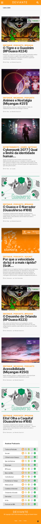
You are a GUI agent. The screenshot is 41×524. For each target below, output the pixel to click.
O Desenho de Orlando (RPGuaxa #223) (20, 318)
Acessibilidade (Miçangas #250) (16, 370)
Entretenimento (11, 147)
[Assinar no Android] (28, 450)
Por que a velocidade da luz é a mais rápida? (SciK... (20, 262)
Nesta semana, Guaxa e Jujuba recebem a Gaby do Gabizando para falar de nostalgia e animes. (17, 107)
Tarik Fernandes (19, 278)
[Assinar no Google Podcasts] (25, 450)
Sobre (20, 520)
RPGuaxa (29, 45)
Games (23, 147)
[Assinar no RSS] (22, 450)
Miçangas (18, 98)
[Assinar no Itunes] (31, 450)
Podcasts (18, 45)
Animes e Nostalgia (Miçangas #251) (17, 102)
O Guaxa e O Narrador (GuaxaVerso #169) (19, 208)
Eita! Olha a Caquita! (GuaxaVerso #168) (18, 419)
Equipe (16, 520)
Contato (25, 520)
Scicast (28, 257)
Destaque (7, 45)
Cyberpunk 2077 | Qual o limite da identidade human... (20, 153)
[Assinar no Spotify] (34, 450)
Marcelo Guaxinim (16, 62)
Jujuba (13, 168)
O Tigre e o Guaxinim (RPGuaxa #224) (18, 49)
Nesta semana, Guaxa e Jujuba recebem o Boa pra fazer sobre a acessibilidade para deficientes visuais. (19, 376)
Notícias (32, 147)
